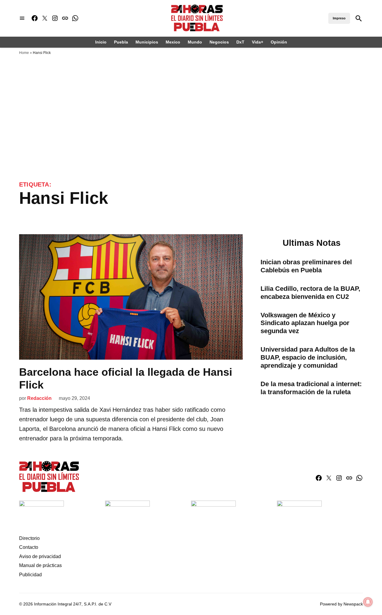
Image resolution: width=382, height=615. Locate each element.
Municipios (146, 42)
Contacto (28, 547)
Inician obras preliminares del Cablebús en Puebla (306, 266)
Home (24, 53)
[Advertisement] (191, 103)
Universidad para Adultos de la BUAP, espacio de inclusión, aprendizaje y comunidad (308, 357)
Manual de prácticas (40, 565)
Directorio (29, 538)
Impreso (339, 18)
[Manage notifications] (368, 602)
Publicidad (30, 574)
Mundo (195, 42)
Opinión (279, 42)
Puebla (121, 42)
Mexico (173, 42)
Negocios (219, 42)
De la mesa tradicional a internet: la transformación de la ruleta (311, 388)
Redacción (39, 398)
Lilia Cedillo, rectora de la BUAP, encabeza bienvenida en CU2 (310, 292)
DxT (240, 42)
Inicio (101, 42)
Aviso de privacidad (40, 556)
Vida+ (257, 42)
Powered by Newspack (341, 604)
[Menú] (22, 18)
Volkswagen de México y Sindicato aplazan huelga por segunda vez (305, 323)
